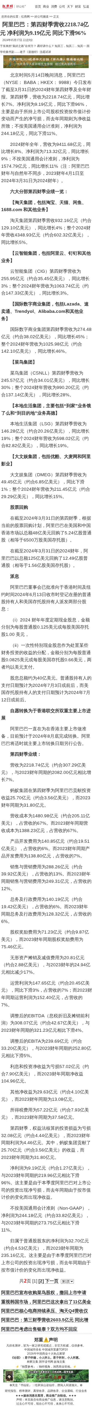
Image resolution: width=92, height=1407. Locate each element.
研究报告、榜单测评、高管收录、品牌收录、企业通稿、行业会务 (46, 1391)
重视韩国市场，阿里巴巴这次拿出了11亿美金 (46, 1301)
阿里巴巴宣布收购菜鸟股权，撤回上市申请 (43, 1292)
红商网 (25, 16)
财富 (78, 6)
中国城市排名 (32, 1349)
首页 (38, 6)
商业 (46, 6)
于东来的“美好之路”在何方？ (18, 46)
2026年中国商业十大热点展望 (46, 1353)
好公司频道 (41, 16)
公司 (62, 6)
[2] (41, 1280)
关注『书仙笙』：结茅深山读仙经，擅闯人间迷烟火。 (46, 1385)
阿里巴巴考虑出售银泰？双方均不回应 (39, 1329)
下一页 (52, 1280)
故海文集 (59, 1361)
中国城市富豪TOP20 (55, 1349)
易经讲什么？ (45, 46)
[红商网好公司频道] (9, 6)
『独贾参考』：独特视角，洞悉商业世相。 (46, 1366)
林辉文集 (32, 1361)
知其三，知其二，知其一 (70, 46)
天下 (70, 6)
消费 (54, 6)
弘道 (86, 6)
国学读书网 (46, 1361)
